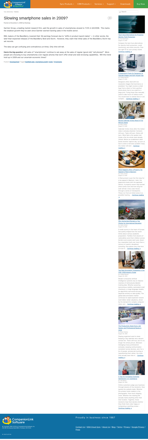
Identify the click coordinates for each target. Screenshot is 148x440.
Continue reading (125, 51)
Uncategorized (14, 62)
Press (78, 429)
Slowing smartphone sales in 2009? (36, 18)
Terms (119, 427)
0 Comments (109, 18)
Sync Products (66, 4)
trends (51, 62)
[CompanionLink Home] (15, 4)
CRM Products (83, 4)
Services (99, 4)
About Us (106, 427)
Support (110, 4)
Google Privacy (138, 427)
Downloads (125, 4)
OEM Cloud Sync (94, 427)
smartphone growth (41, 62)
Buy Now (141, 4)
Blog (113, 427)
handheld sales (30, 62)
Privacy (127, 427)
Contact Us (80, 427)
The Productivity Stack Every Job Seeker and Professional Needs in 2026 (129, 328)
